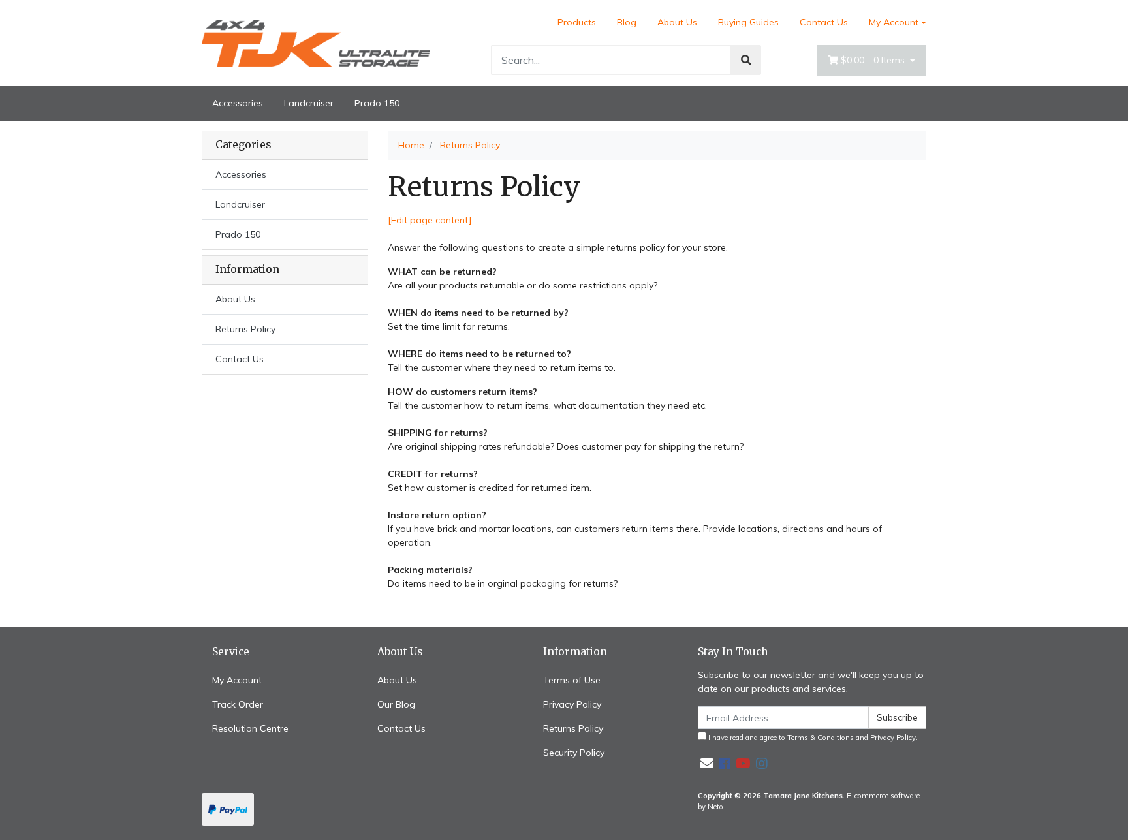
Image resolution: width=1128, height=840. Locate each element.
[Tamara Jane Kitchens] (316, 42)
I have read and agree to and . (812, 737)
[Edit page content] (430, 220)
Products (576, 22)
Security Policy (573, 752)
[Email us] (706, 763)
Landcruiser (309, 103)
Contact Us (824, 22)
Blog (626, 22)
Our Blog (396, 704)
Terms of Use (572, 680)
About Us (677, 22)
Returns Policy (245, 329)
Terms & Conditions (820, 737)
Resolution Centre (250, 728)
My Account (893, 22)
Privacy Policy (572, 704)
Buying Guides (748, 22)
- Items (874, 60)
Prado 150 (377, 103)
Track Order (237, 704)
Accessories (237, 103)
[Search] (746, 60)
